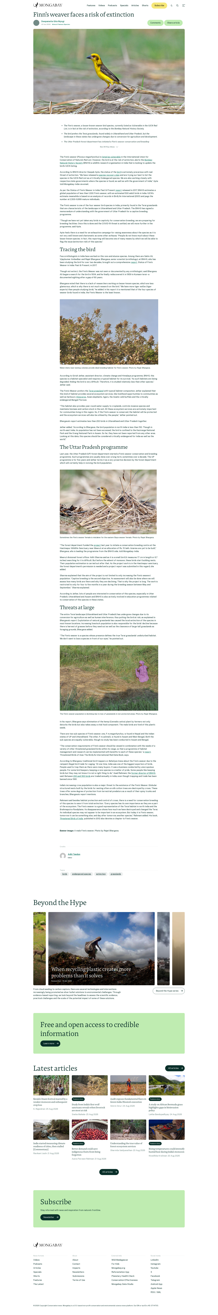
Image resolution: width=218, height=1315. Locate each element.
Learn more (48, 1043)
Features (91, 5)
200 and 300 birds (81, 776)
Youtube (154, 1268)
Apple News (156, 1288)
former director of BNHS (143, 773)
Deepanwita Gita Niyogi (52, 21)
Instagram (155, 1264)
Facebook (155, 1276)
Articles (135, 5)
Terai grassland (96, 391)
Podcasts (112, 5)
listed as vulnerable (111, 157)
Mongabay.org (118, 1268)
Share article (173, 23)
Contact (76, 1264)
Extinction (101, 874)
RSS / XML (156, 1292)
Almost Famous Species (61, 24)
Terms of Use (78, 1280)
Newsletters (78, 1272)
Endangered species (81, 874)
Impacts (76, 1268)
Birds (64, 874)
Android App (156, 1284)
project (97, 545)
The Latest (38, 1284)
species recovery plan (109, 175)
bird (119, 172)
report (118, 190)
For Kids (115, 1264)
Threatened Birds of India (71, 818)
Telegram (155, 1280)
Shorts (145, 5)
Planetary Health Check (123, 1276)
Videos (101, 5)
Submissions (78, 1276)
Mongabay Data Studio (122, 1284)
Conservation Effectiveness (125, 1280)
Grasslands (116, 874)
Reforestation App (120, 1272)
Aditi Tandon (74, 854)
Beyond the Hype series (167, 991)
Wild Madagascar (120, 1260)
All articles (173, 1068)
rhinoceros (81, 397)
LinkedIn (155, 1260)
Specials (124, 5)
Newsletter (48, 1217)
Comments (155, 23)
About (75, 1260)
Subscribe (159, 5)
